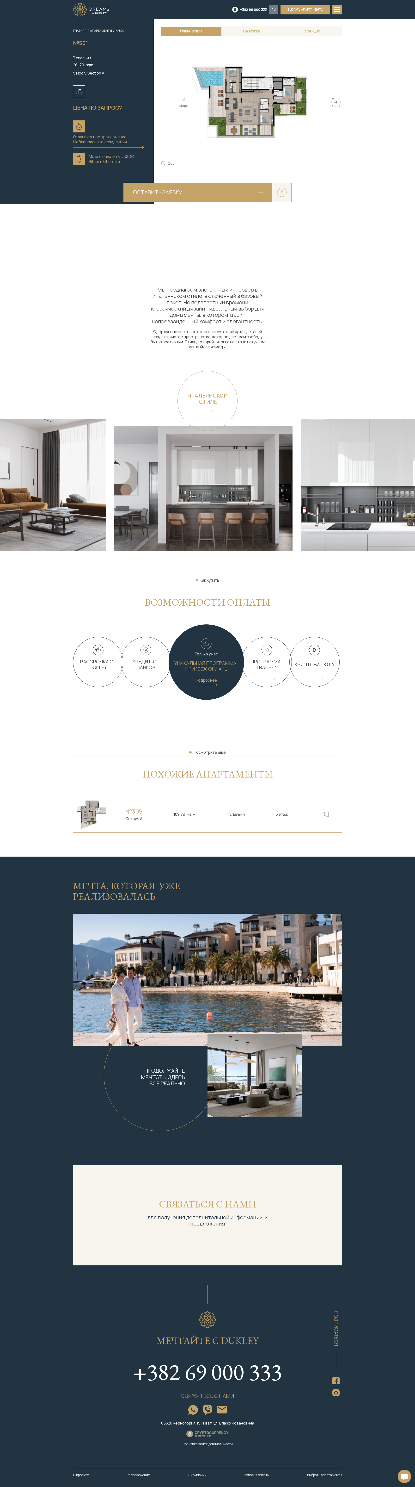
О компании (197, 1475)
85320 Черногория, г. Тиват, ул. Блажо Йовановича (207, 1423)
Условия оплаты (256, 1475)
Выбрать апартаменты (324, 1475)
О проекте (81, 1475)
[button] (273, 9)
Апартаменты (101, 31)
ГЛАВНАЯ (79, 31)
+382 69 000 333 (207, 1372)
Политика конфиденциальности (208, 1444)
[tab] (191, 31)
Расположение (138, 1475)
